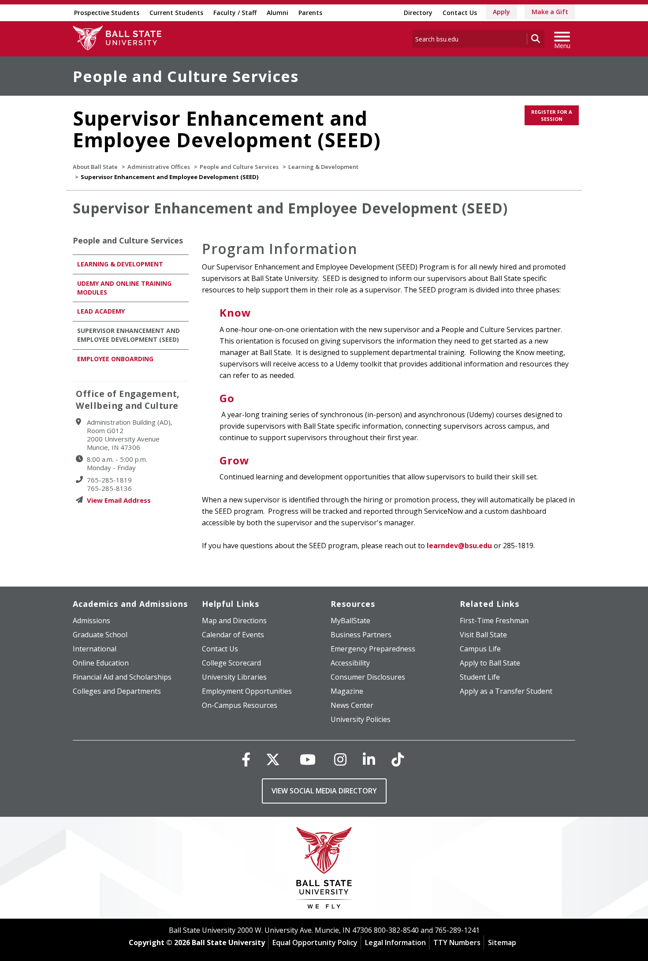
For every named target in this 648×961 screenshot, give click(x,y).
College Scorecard (231, 663)
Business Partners (361, 634)
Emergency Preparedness (373, 649)
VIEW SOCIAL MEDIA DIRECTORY (324, 791)
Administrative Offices (158, 167)
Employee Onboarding (115, 359)
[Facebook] (246, 759)
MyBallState (350, 620)
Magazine (347, 691)
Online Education (101, 663)
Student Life (480, 677)
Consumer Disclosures (368, 677)
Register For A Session (551, 115)
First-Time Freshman (494, 620)
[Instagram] (340, 759)
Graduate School (100, 634)
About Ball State (95, 167)
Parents (310, 12)
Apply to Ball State (490, 663)
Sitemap (502, 942)
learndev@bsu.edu (459, 545)
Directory (418, 12)
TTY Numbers (456, 942)
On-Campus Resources (239, 705)
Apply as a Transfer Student (506, 691)
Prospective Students (106, 12)
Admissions (91, 620)
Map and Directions (234, 620)
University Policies (361, 719)
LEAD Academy (101, 311)
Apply (501, 11)
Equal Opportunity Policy (315, 942)
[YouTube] (308, 759)
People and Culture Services (185, 76)
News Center (352, 705)
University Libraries (234, 677)
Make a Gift (550, 11)
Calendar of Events (233, 634)
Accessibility (350, 663)
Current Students (176, 12)
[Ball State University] (324, 870)
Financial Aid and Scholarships (122, 677)
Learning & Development (323, 167)
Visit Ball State (483, 634)
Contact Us (460, 12)
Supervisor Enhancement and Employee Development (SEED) (128, 335)
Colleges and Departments (117, 691)
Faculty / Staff (235, 12)
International (94, 649)
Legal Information (395, 942)
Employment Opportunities (247, 691)
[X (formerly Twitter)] (273, 759)
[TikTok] (397, 759)
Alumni (277, 12)
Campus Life (480, 649)
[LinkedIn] (369, 759)
